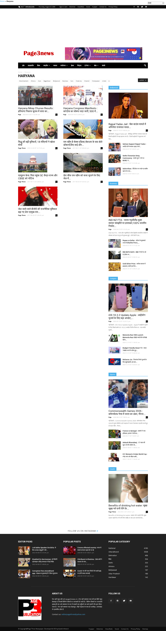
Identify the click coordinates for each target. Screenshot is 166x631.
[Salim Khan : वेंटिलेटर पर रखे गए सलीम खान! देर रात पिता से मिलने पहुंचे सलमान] (115, 171)
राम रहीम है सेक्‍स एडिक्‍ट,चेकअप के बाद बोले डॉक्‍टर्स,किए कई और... (82, 143)
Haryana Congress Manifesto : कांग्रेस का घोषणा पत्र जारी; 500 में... (80, 110)
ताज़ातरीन (31, 65)
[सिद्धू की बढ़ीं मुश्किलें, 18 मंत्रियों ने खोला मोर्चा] (37, 129)
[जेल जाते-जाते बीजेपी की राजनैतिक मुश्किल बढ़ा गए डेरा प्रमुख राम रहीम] (37, 196)
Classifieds (81, 7)
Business (65, 81)
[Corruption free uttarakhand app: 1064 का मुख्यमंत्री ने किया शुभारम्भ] (24, 574)
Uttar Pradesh (114, 573)
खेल (95, 65)
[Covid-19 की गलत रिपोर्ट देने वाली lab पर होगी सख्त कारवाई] (69, 574)
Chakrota (79, 81)
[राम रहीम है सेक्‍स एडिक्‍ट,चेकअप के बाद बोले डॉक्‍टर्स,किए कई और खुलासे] (83, 129)
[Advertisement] (83, 27)
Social (88, 7)
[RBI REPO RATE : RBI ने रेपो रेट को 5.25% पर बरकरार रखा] (115, 255)
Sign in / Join (63, 7)
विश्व (38, 65)
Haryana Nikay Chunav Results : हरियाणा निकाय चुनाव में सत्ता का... (36, 110)
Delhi (111, 563)
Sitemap (145, 629)
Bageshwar (47, 81)
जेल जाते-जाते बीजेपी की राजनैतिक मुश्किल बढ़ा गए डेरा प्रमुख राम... (37, 210)
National (112, 548)
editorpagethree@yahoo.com (73, 614)
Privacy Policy (113, 7)
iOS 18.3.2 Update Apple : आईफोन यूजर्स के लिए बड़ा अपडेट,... (127, 317)
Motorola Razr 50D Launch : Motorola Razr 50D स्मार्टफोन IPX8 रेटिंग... (135, 337)
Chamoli (86, 81)
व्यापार (55, 65)
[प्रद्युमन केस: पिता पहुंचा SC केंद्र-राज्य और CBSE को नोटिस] (37, 162)
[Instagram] (138, 6)
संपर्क (103, 65)
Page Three (22, 148)
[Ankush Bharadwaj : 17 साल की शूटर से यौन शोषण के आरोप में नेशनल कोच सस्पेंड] (115, 445)
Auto (39, 81)
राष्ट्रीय (45, 65)
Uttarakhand (114, 552)
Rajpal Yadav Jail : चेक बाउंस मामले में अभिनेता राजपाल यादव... (127, 126)
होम (23, 65)
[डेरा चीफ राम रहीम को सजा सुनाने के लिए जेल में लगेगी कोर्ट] (83, 162)
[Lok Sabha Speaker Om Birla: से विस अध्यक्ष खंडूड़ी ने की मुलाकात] (24, 550)
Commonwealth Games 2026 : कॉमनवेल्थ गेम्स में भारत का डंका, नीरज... (127, 412)
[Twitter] (142, 6)
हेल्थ (72, 65)
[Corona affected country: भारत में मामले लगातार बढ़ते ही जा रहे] (69, 550)
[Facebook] (134, 6)
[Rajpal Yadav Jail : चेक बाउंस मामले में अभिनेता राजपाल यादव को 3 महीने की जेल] (128, 106)
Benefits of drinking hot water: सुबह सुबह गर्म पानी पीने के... (128, 507)
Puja (19, 114)
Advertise (72, 7)
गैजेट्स (79, 65)
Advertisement (23, 81)
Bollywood (56, 81)
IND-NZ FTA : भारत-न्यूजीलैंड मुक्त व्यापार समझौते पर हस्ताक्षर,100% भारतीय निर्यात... (127, 223)
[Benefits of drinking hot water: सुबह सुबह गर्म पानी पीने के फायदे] (128, 488)
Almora (33, 81)
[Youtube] (146, 6)
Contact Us (103, 7)
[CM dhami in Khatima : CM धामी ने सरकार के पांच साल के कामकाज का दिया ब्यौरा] (69, 562)
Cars (71, 81)
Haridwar (112, 577)
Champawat (96, 81)
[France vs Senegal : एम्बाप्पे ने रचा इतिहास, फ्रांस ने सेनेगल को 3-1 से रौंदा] (115, 434)
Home (2, 1)
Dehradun (113, 555)
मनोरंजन (63, 65)
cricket (104, 81)
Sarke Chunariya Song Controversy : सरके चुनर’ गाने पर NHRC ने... (133, 158)
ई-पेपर (87, 65)
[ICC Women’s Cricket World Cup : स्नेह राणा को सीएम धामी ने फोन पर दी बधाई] (115, 457)
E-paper (94, 7)
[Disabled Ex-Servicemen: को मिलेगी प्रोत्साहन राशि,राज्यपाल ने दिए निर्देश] (24, 562)
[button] (145, 65)
